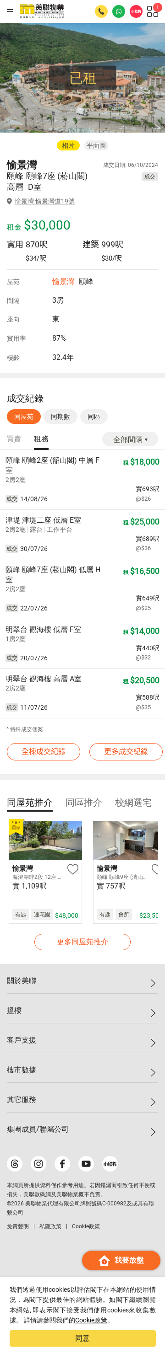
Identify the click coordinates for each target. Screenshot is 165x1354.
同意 (82, 1338)
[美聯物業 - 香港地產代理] (42, 11)
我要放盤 (129, 1260)
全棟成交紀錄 (44, 751)
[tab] (13, 439)
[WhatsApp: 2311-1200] (118, 11)
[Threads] (14, 1164)
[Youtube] (86, 1164)
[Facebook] (62, 1164)
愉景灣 (63, 281)
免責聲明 (18, 1226)
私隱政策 (50, 1226)
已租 (83, 78)
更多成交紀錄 (126, 751)
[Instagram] (38, 1164)
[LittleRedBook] (110, 1164)
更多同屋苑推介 (82, 941)
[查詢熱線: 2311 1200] (101, 11)
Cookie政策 (91, 1320)
